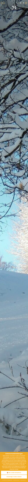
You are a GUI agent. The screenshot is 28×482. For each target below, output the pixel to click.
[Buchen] (2, 3)
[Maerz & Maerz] (14, 8)
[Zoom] (14, 241)
